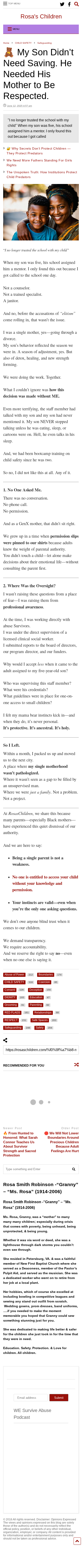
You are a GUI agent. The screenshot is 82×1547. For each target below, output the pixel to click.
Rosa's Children (41, 16)
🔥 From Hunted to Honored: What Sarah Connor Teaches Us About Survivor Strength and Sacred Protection (20, 1144)
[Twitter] (62, 4)
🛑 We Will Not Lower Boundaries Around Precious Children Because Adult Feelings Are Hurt (61, 1142)
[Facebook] (69, 4)
